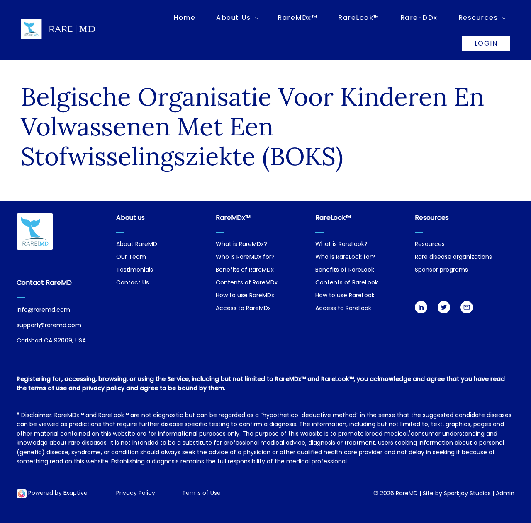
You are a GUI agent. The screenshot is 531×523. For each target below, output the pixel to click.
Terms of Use (201, 493)
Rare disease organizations (453, 257)
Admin (505, 494)
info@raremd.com (43, 310)
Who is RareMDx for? (245, 257)
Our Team (131, 257)
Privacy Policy (135, 493)
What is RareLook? (341, 244)
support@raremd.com (49, 325)
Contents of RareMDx (247, 283)
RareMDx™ (297, 17)
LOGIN (486, 43)
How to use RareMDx (245, 296)
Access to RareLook (343, 308)
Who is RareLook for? (345, 257)
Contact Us (132, 283)
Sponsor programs (441, 270)
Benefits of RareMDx (245, 270)
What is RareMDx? (241, 244)
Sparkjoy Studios (467, 494)
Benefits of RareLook (344, 270)
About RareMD (136, 244)
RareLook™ (359, 17)
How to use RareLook (345, 296)
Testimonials (134, 270)
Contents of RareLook (346, 283)
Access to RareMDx (243, 308)
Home (184, 17)
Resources (430, 244)
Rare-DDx (419, 17)
